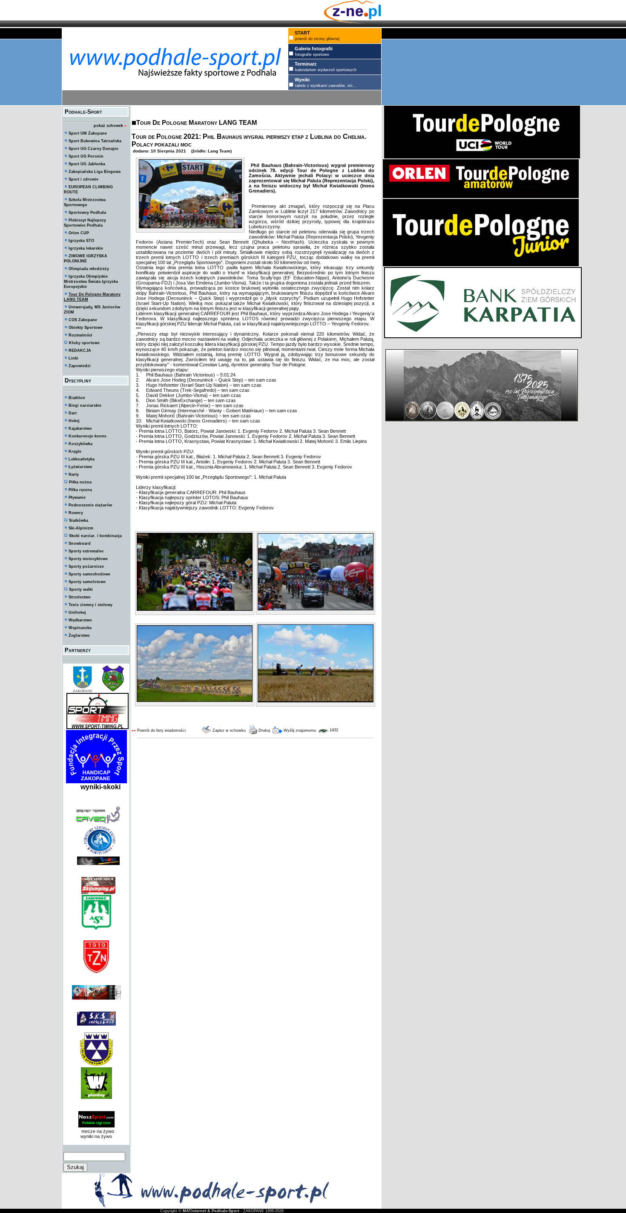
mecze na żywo (96, 1131)
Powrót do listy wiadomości (161, 730)
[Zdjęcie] (190, 226)
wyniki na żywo (96, 1136)
